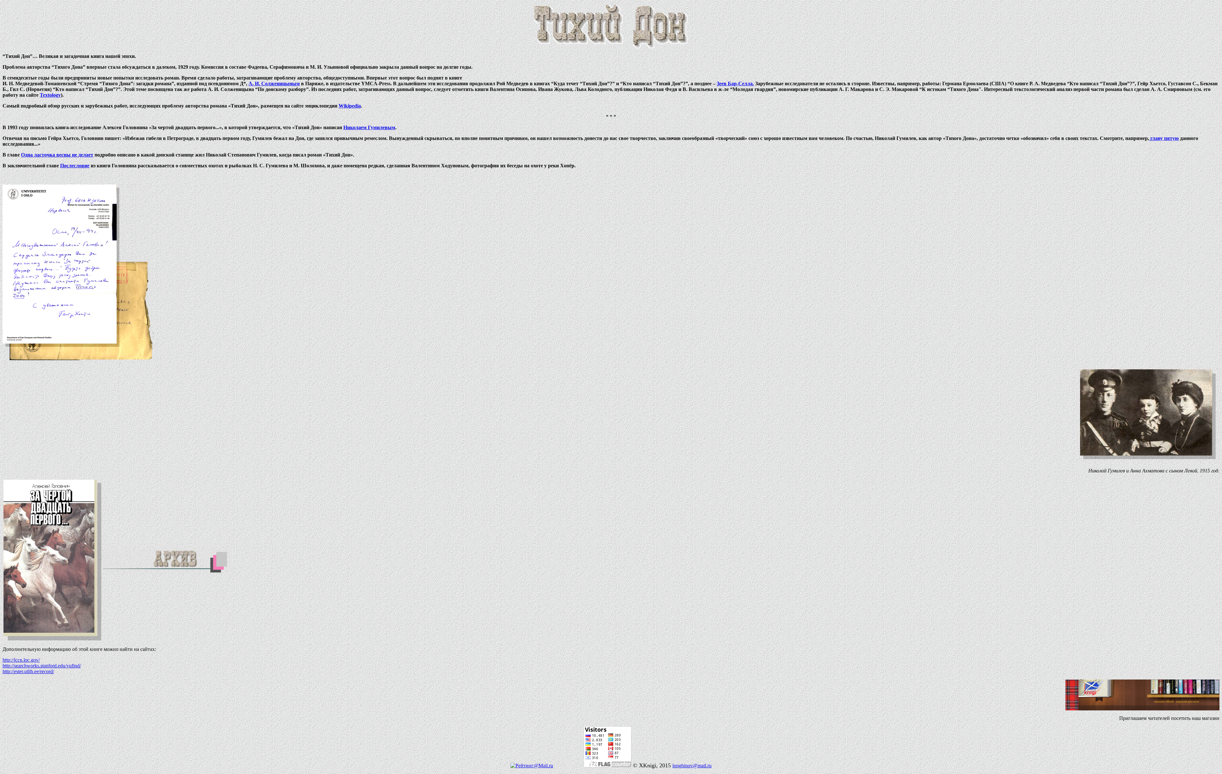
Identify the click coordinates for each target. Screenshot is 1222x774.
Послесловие (74, 165)
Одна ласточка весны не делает (57, 154)
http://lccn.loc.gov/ (21, 660)
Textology (50, 95)
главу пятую (1164, 138)
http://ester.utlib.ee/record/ (28, 671)
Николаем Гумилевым (369, 127)
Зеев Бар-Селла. (735, 83)
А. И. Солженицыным (274, 83)
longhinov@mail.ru (692, 765)
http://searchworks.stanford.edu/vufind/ (42, 665)
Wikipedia (350, 105)
